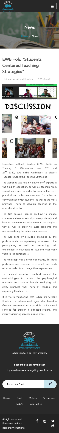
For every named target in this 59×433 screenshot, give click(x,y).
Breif (19, 398)
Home (6, 398)
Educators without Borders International (13, 425)
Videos (33, 398)
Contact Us (36, 404)
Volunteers (49, 398)
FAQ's (19, 404)
